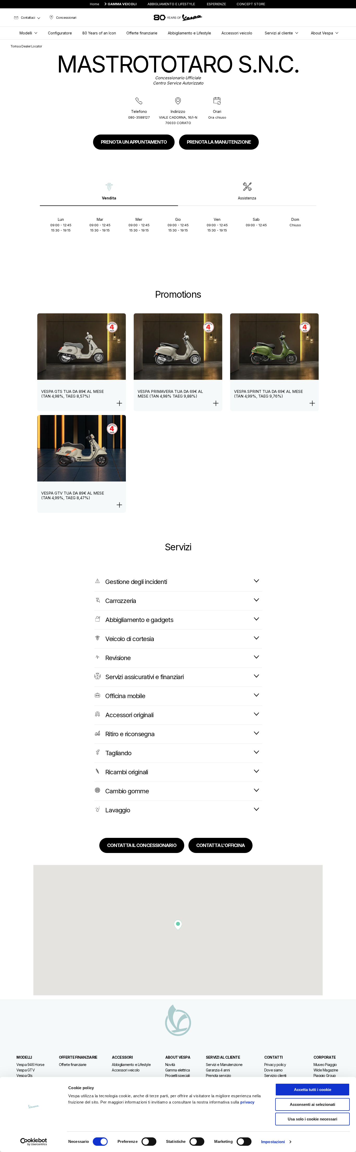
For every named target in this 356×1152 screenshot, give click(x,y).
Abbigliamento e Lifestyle (131, 1064)
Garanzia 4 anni (218, 1070)
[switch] (149, 1141)
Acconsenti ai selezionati (312, 1104)
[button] (178, 925)
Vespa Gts (24, 1075)
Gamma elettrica (177, 1070)
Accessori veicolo (125, 1070)
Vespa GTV (25, 1070)
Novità (170, 1064)
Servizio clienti (275, 1075)
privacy (247, 1102)
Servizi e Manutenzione (224, 1064)
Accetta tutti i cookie (312, 1089)
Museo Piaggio (325, 1064)
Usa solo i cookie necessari (312, 1119)
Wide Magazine (326, 1070)
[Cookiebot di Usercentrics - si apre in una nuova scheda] (34, 1142)
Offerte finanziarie (73, 1064)
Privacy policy (275, 1064)
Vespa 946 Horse (30, 1064)
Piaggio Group (325, 1075)
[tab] (109, 191)
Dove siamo (273, 1070)
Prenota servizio (218, 1075)
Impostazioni (273, 1141)
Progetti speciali (177, 1075)
